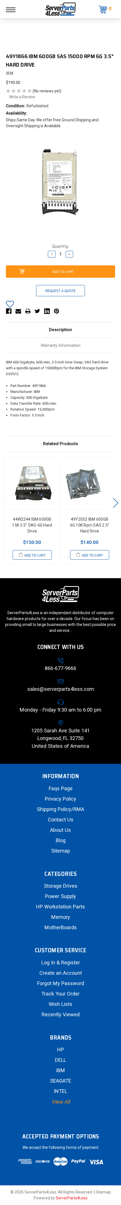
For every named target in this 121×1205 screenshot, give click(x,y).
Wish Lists (60, 1004)
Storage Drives (60, 886)
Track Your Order (60, 994)
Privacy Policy (60, 799)
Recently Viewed (61, 1014)
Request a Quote (60, 291)
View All (60, 1102)
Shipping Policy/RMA (60, 809)
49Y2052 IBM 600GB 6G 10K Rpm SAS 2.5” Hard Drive (89, 525)
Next (115, 502)
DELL (60, 1060)
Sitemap (60, 851)
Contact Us (60, 820)
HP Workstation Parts (60, 907)
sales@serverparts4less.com (60, 689)
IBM (60, 1070)
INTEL (60, 1091)
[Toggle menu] (13, 9)
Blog (61, 840)
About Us (60, 830)
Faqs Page (61, 788)
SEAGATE (60, 1081)
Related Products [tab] (60, 443)
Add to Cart (35, 555)
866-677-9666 (60, 668)
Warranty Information (60, 345)
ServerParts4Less (72, 1198)
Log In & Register (60, 962)
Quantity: (60, 246)
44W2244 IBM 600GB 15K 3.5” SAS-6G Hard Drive (32, 525)
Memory (60, 917)
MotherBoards (60, 927)
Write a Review (22, 97)
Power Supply (60, 896)
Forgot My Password (60, 983)
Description (60, 329)
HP (60, 1050)
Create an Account (60, 973)
